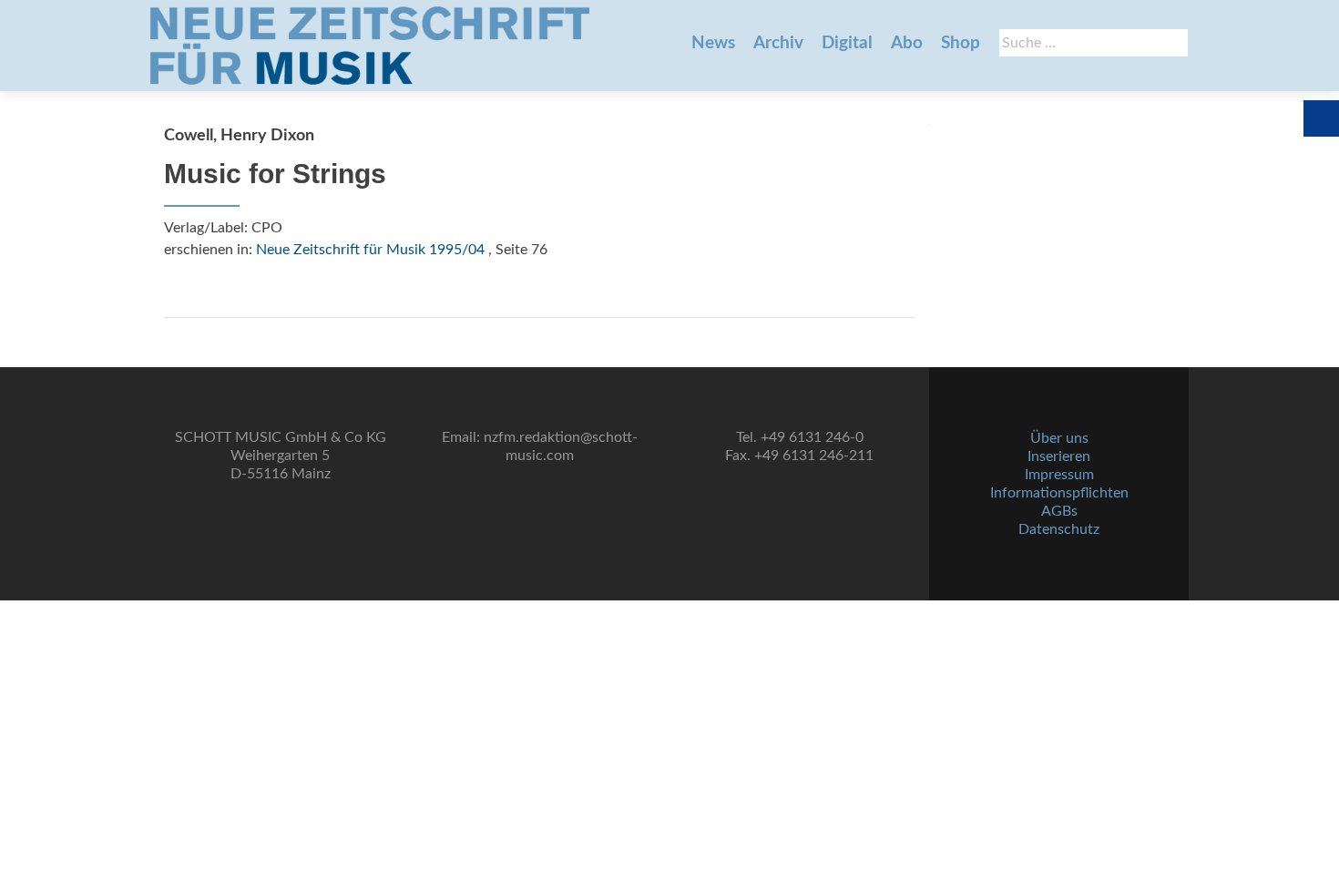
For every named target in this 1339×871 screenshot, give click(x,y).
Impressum (1059, 474)
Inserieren (1058, 456)
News (713, 43)
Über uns (1059, 438)
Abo (907, 43)
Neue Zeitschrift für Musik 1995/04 (370, 249)
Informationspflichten (1059, 493)
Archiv (778, 43)
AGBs (1059, 511)
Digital (847, 43)
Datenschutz (1058, 529)
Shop (960, 43)
